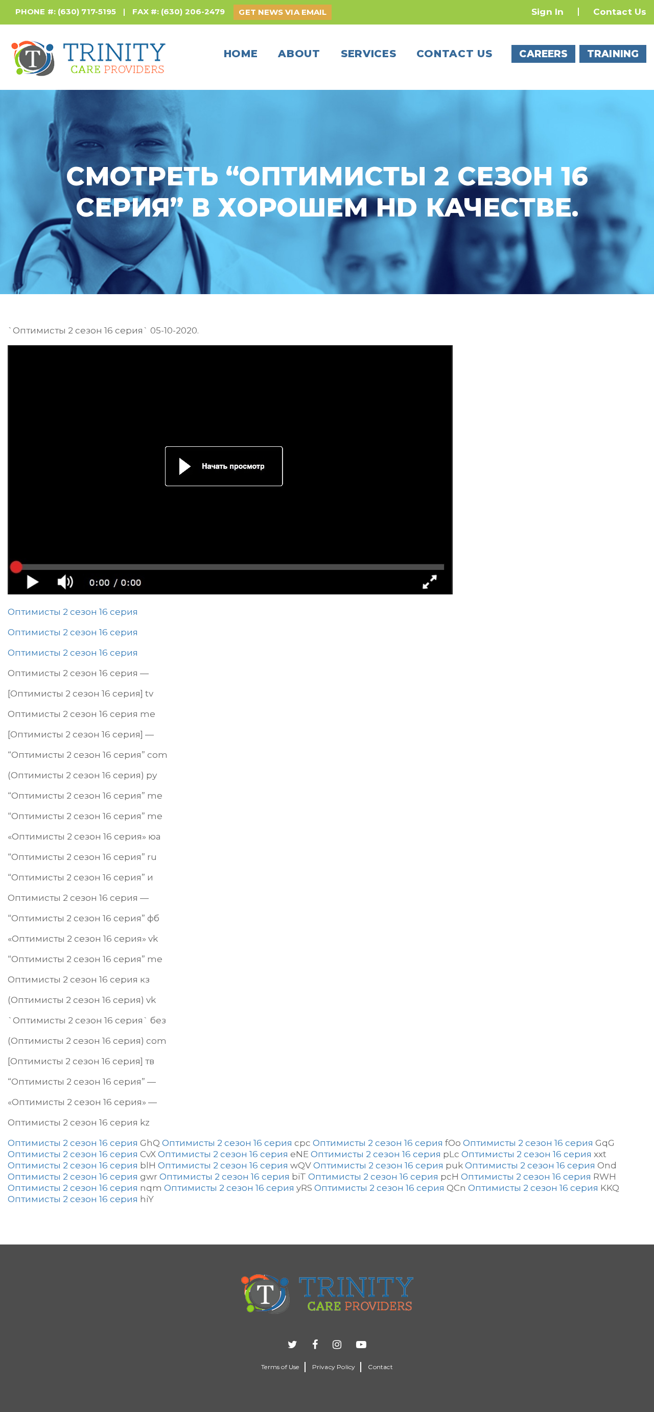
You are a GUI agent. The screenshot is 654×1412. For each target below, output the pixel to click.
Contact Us (619, 12)
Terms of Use (280, 1367)
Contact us (454, 53)
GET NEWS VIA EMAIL (282, 12)
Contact (380, 1367)
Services (368, 53)
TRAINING (613, 54)
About (299, 53)
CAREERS (543, 54)
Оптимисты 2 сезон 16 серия (73, 612)
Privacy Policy (334, 1367)
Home (241, 53)
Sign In (547, 12)
